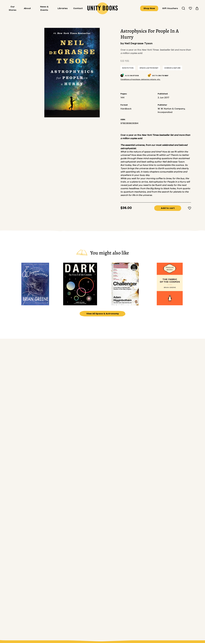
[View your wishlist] (190, 8)
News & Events (44, 8)
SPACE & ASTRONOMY (149, 68)
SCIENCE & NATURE (172, 68)
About (27, 8)
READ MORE (124, 61)
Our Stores (12, 8)
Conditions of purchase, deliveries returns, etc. (140, 79)
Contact (78, 8)
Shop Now (149, 8)
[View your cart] (197, 8)
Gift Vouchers (170, 8)
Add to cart (168, 208)
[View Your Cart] (197, 8)
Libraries (63, 8)
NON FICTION (127, 68)
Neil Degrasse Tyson (139, 43)
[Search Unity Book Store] (183, 8)
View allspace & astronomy (102, 314)
